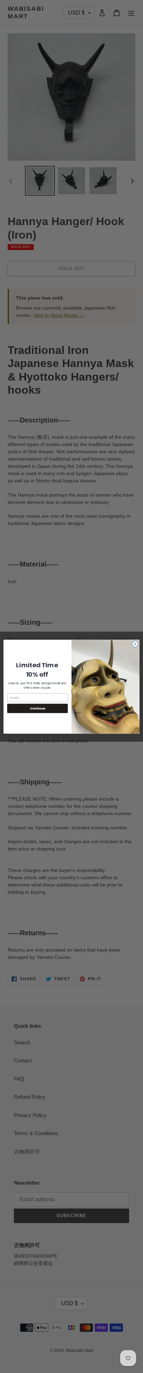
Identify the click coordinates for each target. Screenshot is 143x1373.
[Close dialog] (135, 644)
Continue (37, 708)
